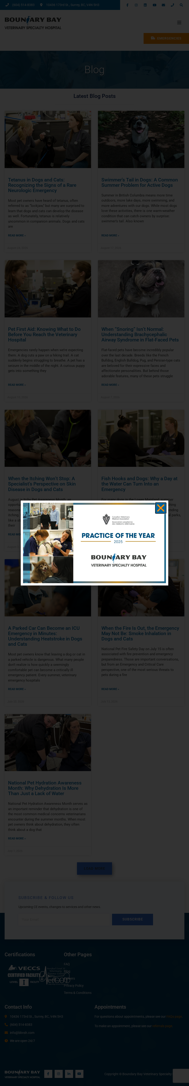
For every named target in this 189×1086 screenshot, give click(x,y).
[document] (94, 543)
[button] (161, 508)
